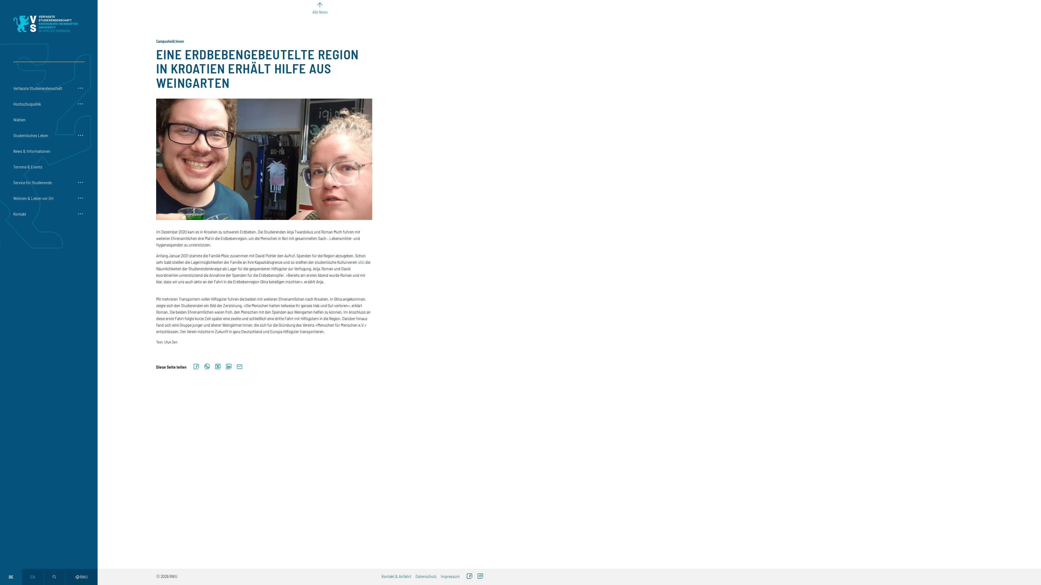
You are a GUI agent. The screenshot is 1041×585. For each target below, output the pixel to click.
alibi (361, 262)
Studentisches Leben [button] (30, 135)
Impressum (450, 576)
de (11, 576)
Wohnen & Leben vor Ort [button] (33, 198)
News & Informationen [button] (31, 151)
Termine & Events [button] (27, 166)
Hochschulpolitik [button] (27, 103)
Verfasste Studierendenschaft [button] (37, 88)
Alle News (320, 11)
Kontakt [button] (19, 213)
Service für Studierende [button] (32, 182)
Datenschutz (426, 576)
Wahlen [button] (19, 119)
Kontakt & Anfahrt (396, 576)
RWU (81, 576)
